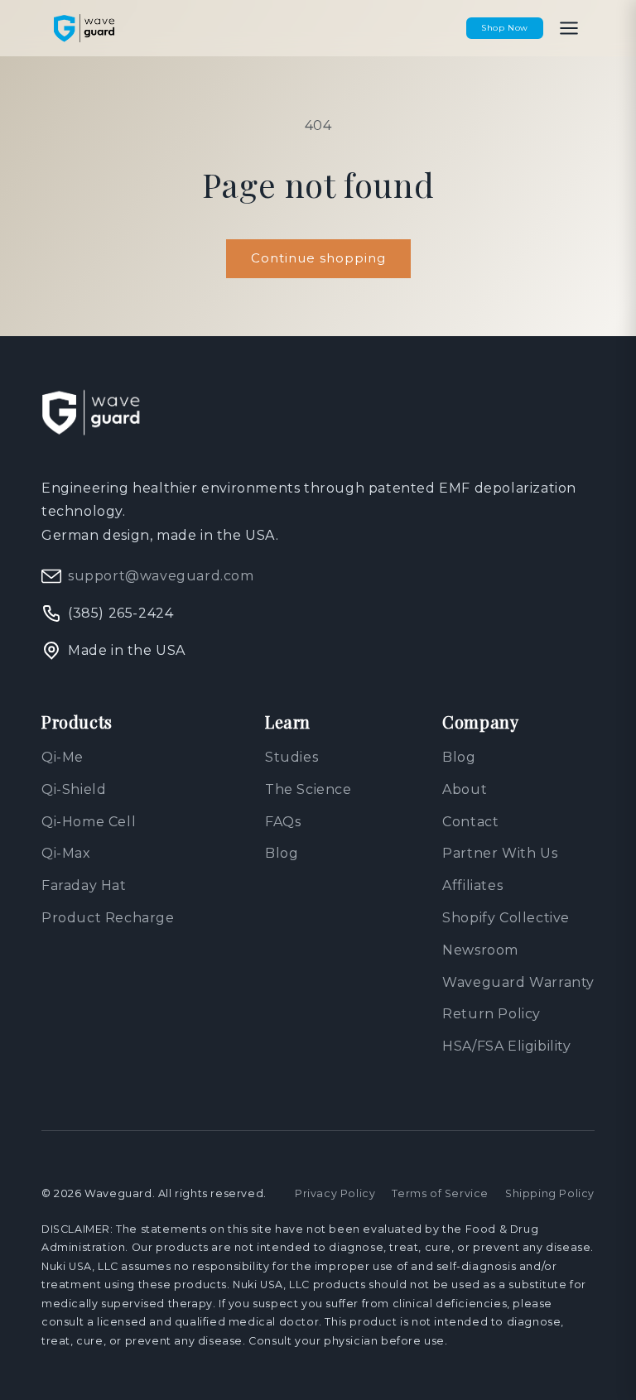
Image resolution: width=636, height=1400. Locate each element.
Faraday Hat (84, 885)
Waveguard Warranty (518, 982)
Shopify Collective (506, 918)
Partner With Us (499, 853)
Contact (470, 822)
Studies (291, 757)
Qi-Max (66, 853)
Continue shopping (318, 258)
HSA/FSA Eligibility (506, 1046)
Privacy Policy (335, 1193)
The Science (308, 789)
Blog (281, 853)
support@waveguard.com (161, 576)
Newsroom (480, 950)
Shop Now (504, 27)
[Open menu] (569, 28)
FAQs (283, 822)
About (464, 789)
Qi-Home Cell (88, 822)
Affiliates (472, 885)
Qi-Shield (73, 789)
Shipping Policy (550, 1193)
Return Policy (491, 1014)
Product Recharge (108, 918)
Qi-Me (62, 757)
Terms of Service (440, 1193)
